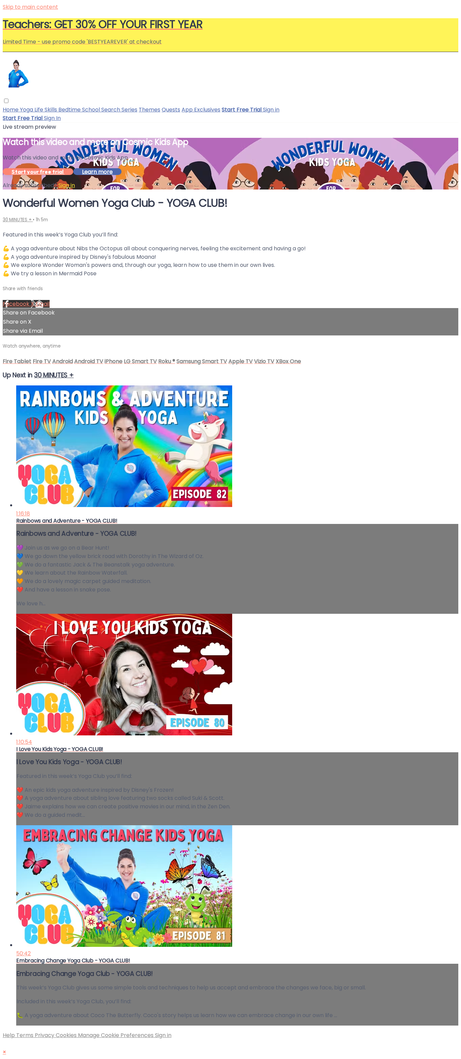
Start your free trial (37, 171)
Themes (149, 110)
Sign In (52, 118)
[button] (6, 101)
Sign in (271, 110)
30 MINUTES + (18, 220)
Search (111, 110)
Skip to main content (30, 7)
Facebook (17, 304)
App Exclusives (201, 110)
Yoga (27, 110)
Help (9, 1035)
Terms (25, 1035)
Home (11, 110)
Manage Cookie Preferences (116, 1035)
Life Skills (46, 110)
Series (129, 110)
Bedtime (70, 110)
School (91, 110)
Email (42, 304)
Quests (171, 110)
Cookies (67, 1035)
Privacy (45, 1035)
